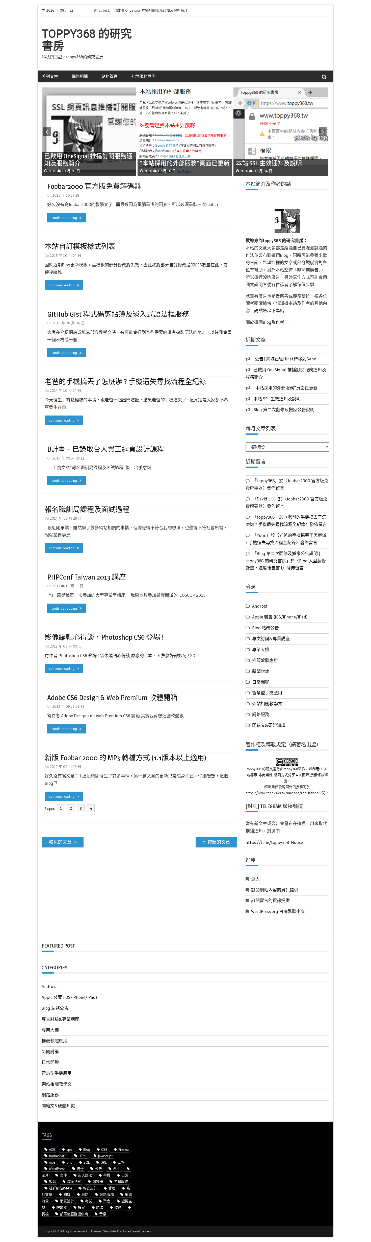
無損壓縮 (121, 1181)
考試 (88, 1201)
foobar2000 (58, 1156)
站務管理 (109, 76)
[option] (160, 11)
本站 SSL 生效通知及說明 (277, 398)
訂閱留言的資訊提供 (270, 900)
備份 (80, 1168)
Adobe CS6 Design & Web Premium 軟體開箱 (112, 697)
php (69, 1162)
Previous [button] (46, 133)
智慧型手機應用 (267, 692)
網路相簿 (80, 76)
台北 (116, 1168)
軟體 (117, 1207)
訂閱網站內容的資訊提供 (274, 889)
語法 (99, 1207)
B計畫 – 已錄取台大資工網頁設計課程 (105, 449)
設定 (81, 1207)
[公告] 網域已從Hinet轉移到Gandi (285, 358)
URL (104, 1162)
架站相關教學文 (267, 703)
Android (259, 606)
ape (69, 1149)
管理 (111, 1188)
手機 (106, 1175)
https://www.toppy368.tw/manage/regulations (282, 793)
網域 (66, 1194)
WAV (121, 1162)
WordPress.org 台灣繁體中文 (278, 911)
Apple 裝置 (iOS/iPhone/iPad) (279, 616)
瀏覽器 (97, 1181)
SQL (87, 1162)
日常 (124, 1175)
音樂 (102, 1214)
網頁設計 (67, 1201)
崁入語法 (85, 1175)
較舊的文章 (60, 842)
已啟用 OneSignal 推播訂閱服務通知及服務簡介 (151, 10)
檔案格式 (74, 1181)
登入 (255, 879)
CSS (104, 1149)
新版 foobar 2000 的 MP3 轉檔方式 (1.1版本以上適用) (125, 757)
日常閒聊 (260, 682)
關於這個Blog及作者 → (267, 322)
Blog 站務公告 (265, 627)
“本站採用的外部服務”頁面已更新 (285, 387)
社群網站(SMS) (60, 1188)
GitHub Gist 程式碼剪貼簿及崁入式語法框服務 (118, 314)
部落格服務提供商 (74, 1214)
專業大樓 (260, 649)
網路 (85, 1194)
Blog (86, 1149)
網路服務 (260, 714)
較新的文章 (218, 842)
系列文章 (50, 76)
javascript (105, 1156)
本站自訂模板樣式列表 (80, 246)
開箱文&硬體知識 (268, 725)
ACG (52, 1149)
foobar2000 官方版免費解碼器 (94, 186)
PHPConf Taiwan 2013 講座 (86, 577)
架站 (52, 1181)
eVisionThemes (139, 1231)
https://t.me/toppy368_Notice (274, 842)
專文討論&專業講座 (271, 638)
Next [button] (324, 133)
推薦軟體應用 (265, 660)
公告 (98, 1168)
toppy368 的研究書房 (87, 40)
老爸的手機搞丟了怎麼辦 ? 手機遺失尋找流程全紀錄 (125, 381)
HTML (83, 1156)
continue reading (64, 217)
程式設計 (90, 1188)
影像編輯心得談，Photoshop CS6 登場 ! (104, 637)
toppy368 (290, 769)
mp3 (52, 1162)
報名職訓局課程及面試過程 (87, 509)
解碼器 (61, 1207)
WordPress (57, 1168)
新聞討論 (260, 671)
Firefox (123, 1149)
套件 (63, 1175)
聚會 (106, 1201)
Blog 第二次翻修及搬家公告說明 (283, 409)
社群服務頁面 (143, 76)
